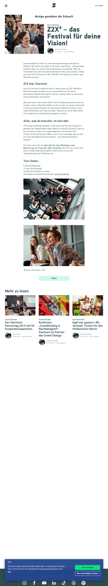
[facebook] (34, 583)
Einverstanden (87, 568)
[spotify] (83, 583)
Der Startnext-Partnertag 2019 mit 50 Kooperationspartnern (19, 326)
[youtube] (44, 583)
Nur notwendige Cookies (87, 573)
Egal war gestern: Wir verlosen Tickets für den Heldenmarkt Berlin (87, 326)
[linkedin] (54, 583)
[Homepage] (54, 5)
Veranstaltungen (53, 25)
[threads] (74, 583)
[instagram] (24, 583)
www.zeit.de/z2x (62, 174)
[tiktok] (64, 583)
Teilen (54, 278)
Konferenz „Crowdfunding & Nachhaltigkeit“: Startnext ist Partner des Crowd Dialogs (52, 329)
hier (9, 572)
